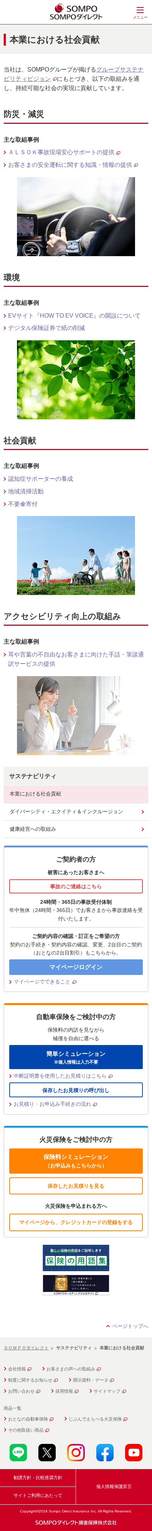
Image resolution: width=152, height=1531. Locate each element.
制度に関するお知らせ (30, 1380)
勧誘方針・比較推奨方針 (38, 1477)
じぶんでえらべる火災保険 (95, 1419)
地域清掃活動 (26, 491)
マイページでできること (42, 982)
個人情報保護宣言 (114, 1486)
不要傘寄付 (23, 504)
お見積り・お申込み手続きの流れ (52, 1104)
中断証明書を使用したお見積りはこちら (60, 1076)
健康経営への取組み (33, 829)
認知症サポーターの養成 (40, 479)
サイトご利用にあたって (38, 1495)
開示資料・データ (90, 1380)
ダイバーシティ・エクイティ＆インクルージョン (66, 811)
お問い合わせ (21, 1391)
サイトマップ (107, 1391)
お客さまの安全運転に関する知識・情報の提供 (70, 165)
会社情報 (17, 1369)
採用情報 (64, 1391)
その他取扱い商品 (26, 1430)
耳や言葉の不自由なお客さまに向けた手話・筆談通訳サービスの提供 (76, 659)
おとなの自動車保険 (28, 1419)
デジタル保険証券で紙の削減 (46, 328)
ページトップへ (130, 1326)
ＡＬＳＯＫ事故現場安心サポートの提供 (61, 152)
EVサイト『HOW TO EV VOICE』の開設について (74, 316)
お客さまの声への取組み (70, 1369)
